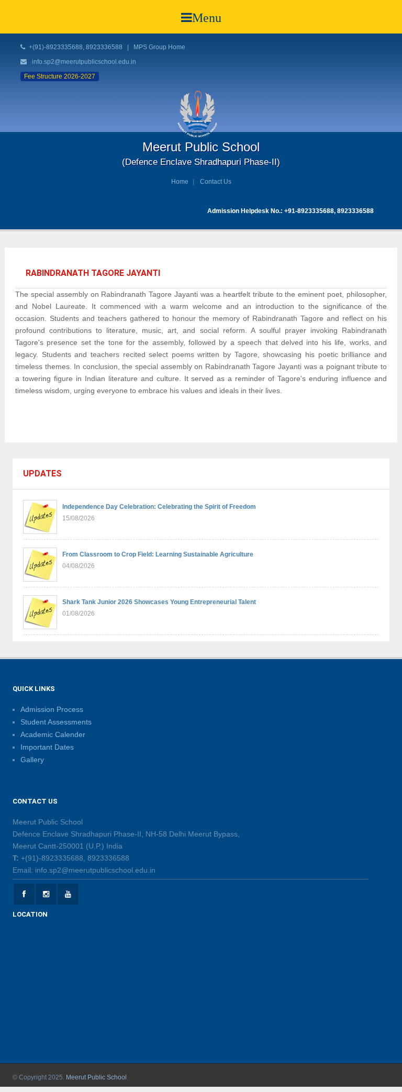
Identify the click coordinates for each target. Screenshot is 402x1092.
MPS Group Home (159, 47)
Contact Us (215, 181)
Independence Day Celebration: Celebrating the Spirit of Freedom (159, 506)
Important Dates (47, 747)
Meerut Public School (96, 1077)
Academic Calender (52, 734)
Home (179, 181)
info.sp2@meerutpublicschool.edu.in (84, 61)
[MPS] (201, 113)
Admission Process (51, 709)
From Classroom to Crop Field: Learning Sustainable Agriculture (157, 554)
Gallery (32, 759)
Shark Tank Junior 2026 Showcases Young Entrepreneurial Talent (159, 602)
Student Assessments (56, 722)
